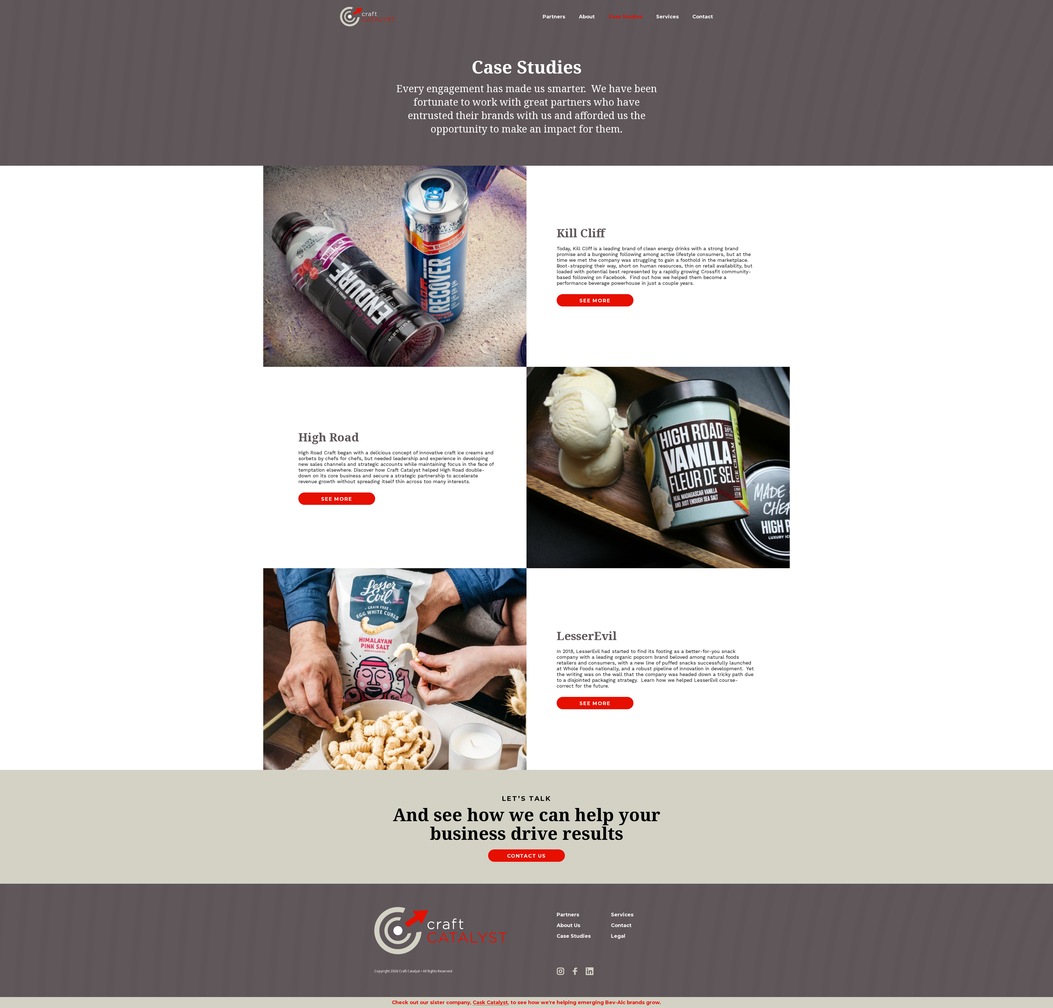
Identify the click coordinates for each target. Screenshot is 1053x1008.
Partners (554, 17)
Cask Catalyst (490, 1002)
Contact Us (526, 856)
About (587, 17)
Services (667, 17)
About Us (568, 925)
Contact (702, 17)
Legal (618, 936)
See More (594, 301)
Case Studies (625, 17)
